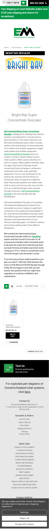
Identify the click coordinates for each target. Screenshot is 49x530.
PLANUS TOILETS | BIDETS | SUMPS (24, 488)
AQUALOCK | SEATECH (24, 469)
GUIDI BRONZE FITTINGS (24, 453)
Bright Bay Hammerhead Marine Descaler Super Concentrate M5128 (13, 326)
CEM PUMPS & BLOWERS (24, 457)
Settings (24, 512)
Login (9, 3)
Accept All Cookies (24, 524)
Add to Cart (12, 335)
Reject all (24, 518)
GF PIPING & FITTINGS (24, 450)
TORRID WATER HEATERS (24, 460)
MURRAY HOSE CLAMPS (24, 475)
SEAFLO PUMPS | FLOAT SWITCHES (24, 482)
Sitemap (24, 432)
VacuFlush (36, 236)
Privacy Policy (24, 434)
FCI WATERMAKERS (24, 466)
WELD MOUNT (24, 478)
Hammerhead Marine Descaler (17, 154)
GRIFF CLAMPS (24, 472)
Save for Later (24, 419)
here (27, 391)
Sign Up (16, 3)
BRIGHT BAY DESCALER (32, 47)
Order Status (24, 425)
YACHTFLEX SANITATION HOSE (24, 485)
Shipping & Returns (24, 428)
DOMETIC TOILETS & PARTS (24, 447)
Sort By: (19, 286)
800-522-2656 (37, 3)
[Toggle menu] (3, 3)
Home (6, 47)
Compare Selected (35, 351)
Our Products (16, 47)
